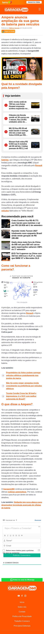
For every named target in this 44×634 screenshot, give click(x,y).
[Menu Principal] (40, 9)
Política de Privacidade (22, 616)
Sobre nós (22, 607)
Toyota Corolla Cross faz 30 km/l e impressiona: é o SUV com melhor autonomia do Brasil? (21, 396)
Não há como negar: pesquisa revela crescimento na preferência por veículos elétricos (24, 386)
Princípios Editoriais (22, 626)
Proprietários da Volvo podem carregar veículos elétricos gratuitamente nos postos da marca (23, 375)
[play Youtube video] (22, 68)
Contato (22, 612)
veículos (5, 211)
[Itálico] (7, 535)
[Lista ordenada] (16, 535)
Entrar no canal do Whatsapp (23, 580)
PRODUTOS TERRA (34, 2)
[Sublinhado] (10, 535)
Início (22, 602)
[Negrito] (4, 535)
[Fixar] (13, 535)
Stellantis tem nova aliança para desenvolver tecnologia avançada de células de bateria (21, 505)
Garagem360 (9, 489)
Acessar (37, 520)
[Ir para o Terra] (7, 2)
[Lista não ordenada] (18, 535)
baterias (5, 160)
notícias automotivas (17, 492)
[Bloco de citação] (21, 535)
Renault (38, 165)
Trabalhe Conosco (22, 621)
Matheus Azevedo (14, 28)
